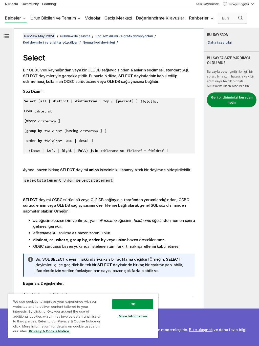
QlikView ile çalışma (75, 36)
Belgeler (13, 18)
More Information (133, 316)
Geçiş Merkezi (118, 18)
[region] (83, 315)
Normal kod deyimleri (99, 42)
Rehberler (199, 18)
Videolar (93, 18)
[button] (240, 18)
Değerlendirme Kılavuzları (160, 18)
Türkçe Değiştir (239, 4)
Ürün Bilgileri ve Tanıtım (53, 18)
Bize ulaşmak (200, 329)
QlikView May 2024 (39, 36)
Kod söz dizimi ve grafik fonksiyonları (124, 36)
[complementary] (231, 187)
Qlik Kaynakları (207, 4)
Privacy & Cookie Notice (49, 331)
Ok (133, 304)
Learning (49, 4)
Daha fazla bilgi (219, 42)
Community (30, 4)
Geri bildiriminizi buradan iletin (232, 99)
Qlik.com (11, 4)
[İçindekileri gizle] (6, 36)
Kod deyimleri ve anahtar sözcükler (50, 42)
